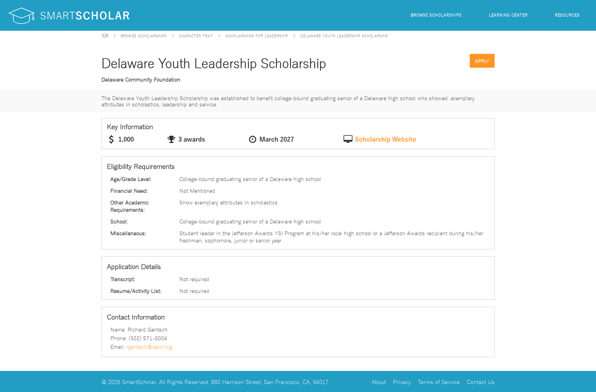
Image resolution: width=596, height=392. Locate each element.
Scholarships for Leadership (257, 35)
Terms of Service (439, 381)
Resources (567, 15)
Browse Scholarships (436, 15)
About (378, 381)
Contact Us (481, 381)
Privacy (402, 381)
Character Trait (196, 35)
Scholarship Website (385, 139)
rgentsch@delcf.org (149, 346)
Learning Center (508, 15)
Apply (482, 61)
